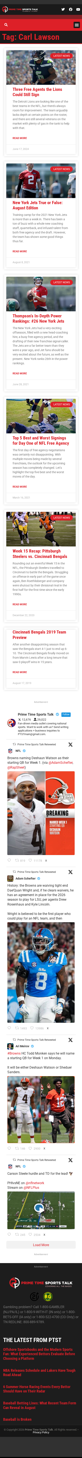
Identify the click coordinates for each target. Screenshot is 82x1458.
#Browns (14, 1053)
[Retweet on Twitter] (14, 744)
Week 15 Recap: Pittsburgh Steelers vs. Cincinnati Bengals (40, 554)
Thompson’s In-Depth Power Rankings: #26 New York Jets (38, 318)
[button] (77, 25)
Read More (20, 138)
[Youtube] (78, 9)
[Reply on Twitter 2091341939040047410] (10, 1235)
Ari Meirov (22, 1046)
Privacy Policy (41, 1432)
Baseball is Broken (17, 1419)
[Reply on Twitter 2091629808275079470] (10, 1028)
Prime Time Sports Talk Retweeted (36, 744)
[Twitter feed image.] (41, 813)
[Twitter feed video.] (41, 1210)
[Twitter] (63, 9)
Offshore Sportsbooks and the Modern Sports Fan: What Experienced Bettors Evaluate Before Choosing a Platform (39, 1354)
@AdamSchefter (61, 763)
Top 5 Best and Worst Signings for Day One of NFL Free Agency (41, 440)
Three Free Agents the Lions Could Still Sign (37, 92)
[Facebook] (70, 9)
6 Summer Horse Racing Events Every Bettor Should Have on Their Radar (36, 1389)
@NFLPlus (31, 1188)
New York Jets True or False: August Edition (38, 205)
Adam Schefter (26, 878)
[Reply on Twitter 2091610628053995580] (10, 1149)
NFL (18, 750)
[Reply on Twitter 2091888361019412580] (10, 861)
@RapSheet (16, 767)
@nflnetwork (35, 1183)
